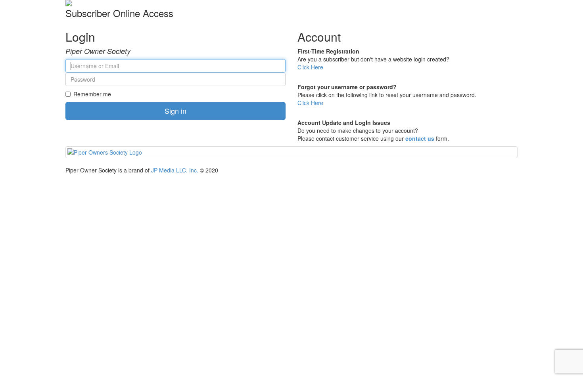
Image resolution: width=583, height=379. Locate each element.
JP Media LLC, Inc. (174, 170)
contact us (419, 138)
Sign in (175, 110)
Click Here (310, 67)
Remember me (92, 94)
